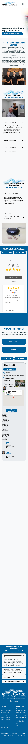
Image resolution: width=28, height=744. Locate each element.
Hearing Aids (20, 706)
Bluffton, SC (3, 729)
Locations (4, 725)
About (17, 723)
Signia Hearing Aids (20, 712)
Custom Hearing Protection (7, 714)
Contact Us (18, 725)
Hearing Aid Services (5, 717)
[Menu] (22, 4)
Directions (8, 394)
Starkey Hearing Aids (21, 715)
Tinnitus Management (6, 710)
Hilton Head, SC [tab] (7, 253)
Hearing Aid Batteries (6, 721)
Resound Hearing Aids (21, 714)
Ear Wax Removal (5, 712)
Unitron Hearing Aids (21, 717)
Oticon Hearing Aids (21, 710)
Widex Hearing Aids (20, 708)
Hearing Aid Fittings (5, 719)
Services (3, 706)
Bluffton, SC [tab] (20, 253)
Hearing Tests (4, 708)
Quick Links (20, 721)
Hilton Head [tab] (7, 358)
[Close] (20, 391)
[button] (13, 397)
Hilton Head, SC (4, 727)
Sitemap (23, 733)
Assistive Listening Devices (7, 715)
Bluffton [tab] (21, 358)
